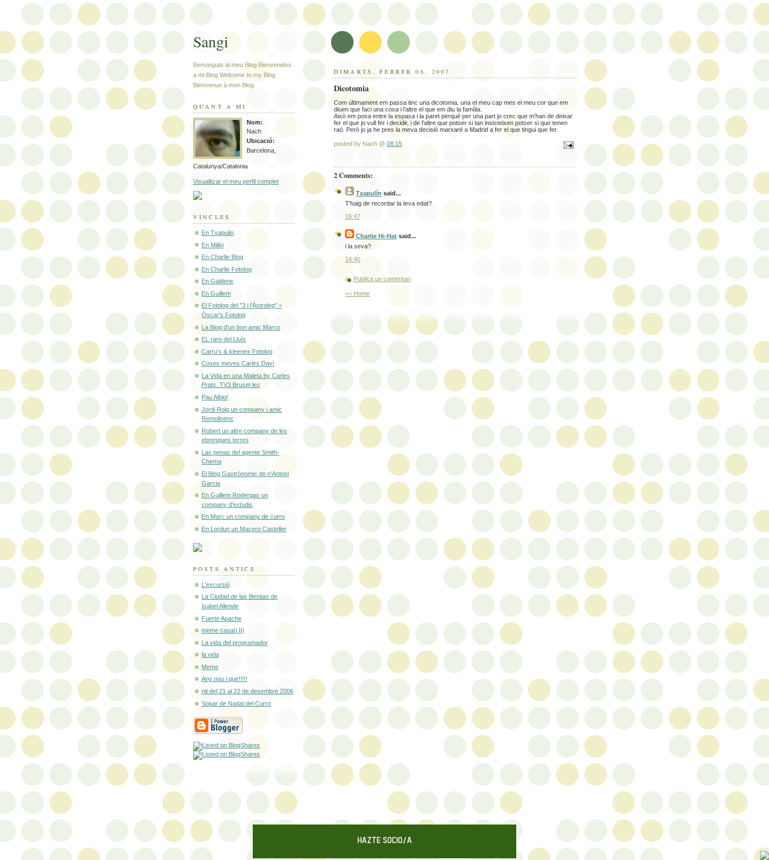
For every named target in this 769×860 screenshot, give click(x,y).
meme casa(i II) (223, 630)
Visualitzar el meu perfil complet (236, 181)
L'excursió (216, 584)
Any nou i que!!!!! (224, 678)
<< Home (357, 293)
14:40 (352, 259)
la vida (210, 654)
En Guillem (216, 293)
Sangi (211, 41)
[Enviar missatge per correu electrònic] (567, 145)
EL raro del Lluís (224, 339)
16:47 (352, 216)
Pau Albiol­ (214, 397)
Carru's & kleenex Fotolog (237, 351)
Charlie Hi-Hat (376, 236)
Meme (210, 666)
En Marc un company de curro (243, 516)
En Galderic (218, 281)
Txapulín (369, 193)
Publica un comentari (382, 278)
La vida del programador (235, 642)
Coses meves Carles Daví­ (238, 363)
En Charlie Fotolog (227, 269)
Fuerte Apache (222, 618)
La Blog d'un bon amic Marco (241, 327)
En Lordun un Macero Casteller (244, 528)
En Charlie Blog (222, 256)
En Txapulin (218, 232)
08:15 (394, 143)
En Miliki (212, 245)
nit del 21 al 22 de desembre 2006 (247, 691)
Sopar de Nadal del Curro (236, 703)
